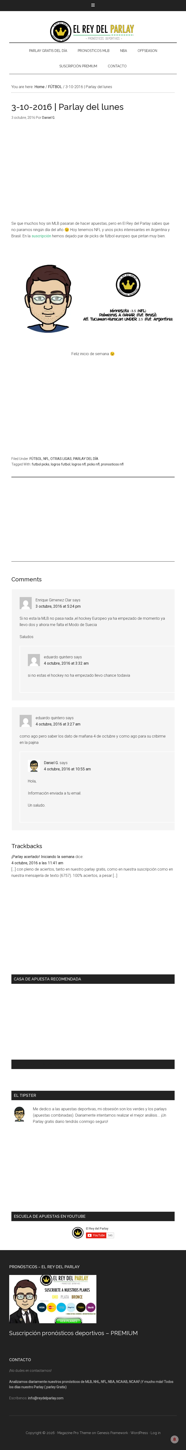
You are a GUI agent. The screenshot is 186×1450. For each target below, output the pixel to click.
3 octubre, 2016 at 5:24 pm (58, 606)
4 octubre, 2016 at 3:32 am (66, 663)
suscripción (41, 236)
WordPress (139, 1433)
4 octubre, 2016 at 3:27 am (58, 724)
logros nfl (79, 464)
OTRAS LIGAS (61, 459)
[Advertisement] (92, 174)
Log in (156, 1433)
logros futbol (60, 464)
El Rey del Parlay (93, 31)
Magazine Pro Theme (74, 1433)
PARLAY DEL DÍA (85, 459)
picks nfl (93, 464)
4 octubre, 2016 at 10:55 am (67, 769)
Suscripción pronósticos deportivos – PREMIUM (73, 1333)
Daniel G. (51, 762)
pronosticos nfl (112, 464)
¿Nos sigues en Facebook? (41, 1064)
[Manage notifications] (174, 1439)
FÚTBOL (36, 459)
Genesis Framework (112, 1433)
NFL (46, 459)
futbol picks (40, 464)
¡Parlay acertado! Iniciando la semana (42, 856)
